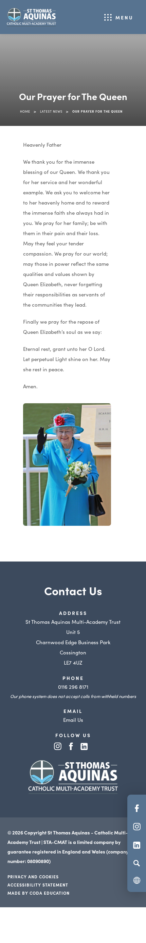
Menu (124, 17)
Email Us (73, 719)
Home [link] (25, 111)
